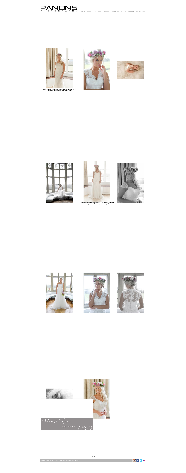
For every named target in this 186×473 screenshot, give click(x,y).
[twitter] (141, 460)
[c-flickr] (144, 460)
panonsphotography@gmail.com (69, 460)
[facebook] (137, 460)
